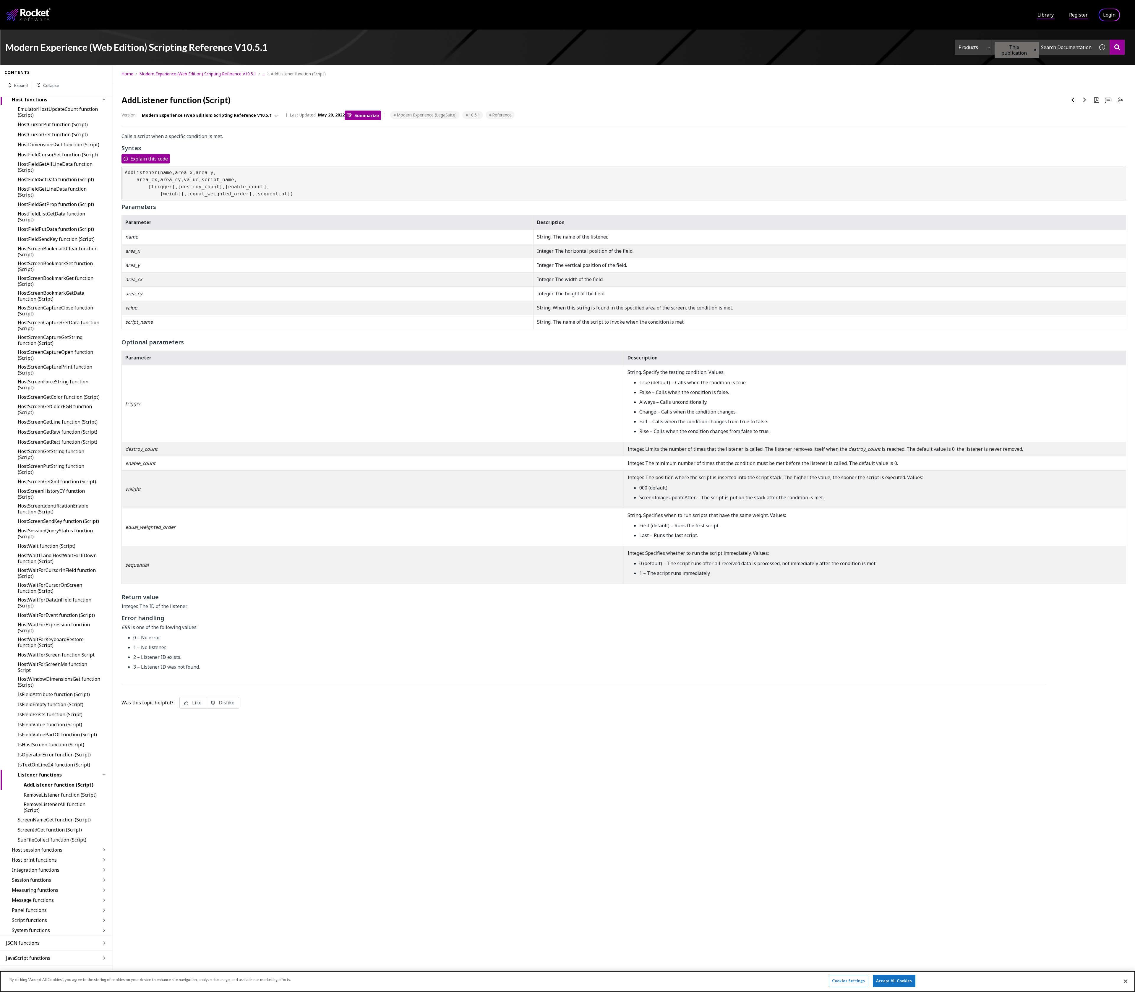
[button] (1035, 50)
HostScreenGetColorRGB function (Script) (55, 409)
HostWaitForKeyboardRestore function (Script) (51, 642)
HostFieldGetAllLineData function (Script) (55, 167)
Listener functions (40, 774)
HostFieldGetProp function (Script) (56, 204)
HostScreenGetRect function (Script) (57, 442)
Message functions (33, 900)
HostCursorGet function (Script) (53, 134)
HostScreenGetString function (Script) (51, 454)
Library (1045, 15)
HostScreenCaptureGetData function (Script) (58, 325)
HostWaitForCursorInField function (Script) (57, 573)
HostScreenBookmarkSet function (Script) (55, 266)
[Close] (1125, 981)
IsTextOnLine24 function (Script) (54, 764)
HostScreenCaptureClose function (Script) (55, 311)
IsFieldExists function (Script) (50, 714)
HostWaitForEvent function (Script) (56, 615)
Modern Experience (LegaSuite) (427, 115)
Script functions (29, 920)
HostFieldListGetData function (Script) (51, 217)
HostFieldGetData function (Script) (56, 179)
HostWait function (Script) (46, 546)
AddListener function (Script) (58, 785)
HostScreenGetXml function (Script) (57, 481)
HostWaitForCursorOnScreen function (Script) (50, 588)
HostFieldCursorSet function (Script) (58, 154)
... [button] (263, 73)
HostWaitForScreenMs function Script (52, 667)
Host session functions (37, 850)
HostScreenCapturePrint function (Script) (55, 370)
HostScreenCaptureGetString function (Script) (50, 340)
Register (1078, 15)
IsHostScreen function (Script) (51, 744)
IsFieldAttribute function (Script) (54, 694)
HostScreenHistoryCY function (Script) (51, 494)
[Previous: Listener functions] (1073, 100)
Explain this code (149, 158)
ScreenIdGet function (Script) (50, 829)
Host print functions (34, 860)
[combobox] (1044, 47)
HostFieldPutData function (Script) (56, 229)
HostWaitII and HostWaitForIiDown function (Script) (57, 558)
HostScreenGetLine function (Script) (58, 422)
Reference (502, 115)
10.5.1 (474, 115)
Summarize (366, 115)
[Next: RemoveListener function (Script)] (1085, 100)
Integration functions (35, 870)
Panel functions (29, 910)
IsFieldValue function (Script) (50, 724)
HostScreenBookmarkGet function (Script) (55, 281)
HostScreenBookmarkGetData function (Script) (51, 296)
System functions (31, 930)
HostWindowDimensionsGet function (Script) (59, 682)
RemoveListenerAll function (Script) (54, 807)
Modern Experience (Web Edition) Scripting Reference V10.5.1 (197, 73)
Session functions (31, 880)
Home (127, 73)
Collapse (51, 85)
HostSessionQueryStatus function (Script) (55, 533)
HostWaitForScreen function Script (56, 654)
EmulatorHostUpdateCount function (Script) (58, 112)
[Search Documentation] (1117, 47)
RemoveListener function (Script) (60, 795)
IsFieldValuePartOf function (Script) (57, 734)
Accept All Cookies (894, 980)
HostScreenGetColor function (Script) (59, 397)
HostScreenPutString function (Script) (51, 469)
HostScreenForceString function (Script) (53, 384)
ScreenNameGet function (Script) (54, 819)
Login (1109, 15)
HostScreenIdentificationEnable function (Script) (53, 509)
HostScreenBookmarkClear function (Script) (58, 251)
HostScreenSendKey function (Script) (58, 521)
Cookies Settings (848, 980)
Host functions (29, 99)
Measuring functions (35, 890)
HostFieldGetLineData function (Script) (52, 192)
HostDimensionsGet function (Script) (58, 144)
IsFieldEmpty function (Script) (50, 704)
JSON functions (23, 943)
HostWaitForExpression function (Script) (54, 627)
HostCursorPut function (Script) (53, 124)
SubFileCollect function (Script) (52, 840)
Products (968, 47)
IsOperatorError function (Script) (54, 754)
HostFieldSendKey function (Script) (56, 239)
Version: (129, 115)
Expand (21, 85)
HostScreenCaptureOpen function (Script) (55, 355)
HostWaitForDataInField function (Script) (54, 603)
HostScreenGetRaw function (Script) (57, 432)
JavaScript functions (28, 958)
